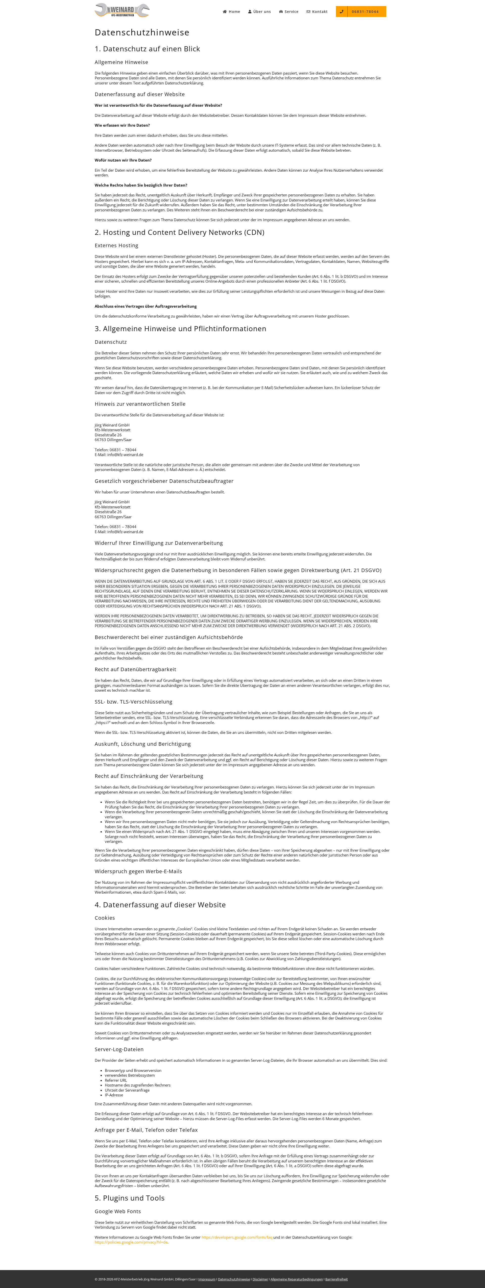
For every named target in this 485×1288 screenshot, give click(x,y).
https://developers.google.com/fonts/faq (237, 1237)
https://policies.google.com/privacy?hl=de (131, 1242)
